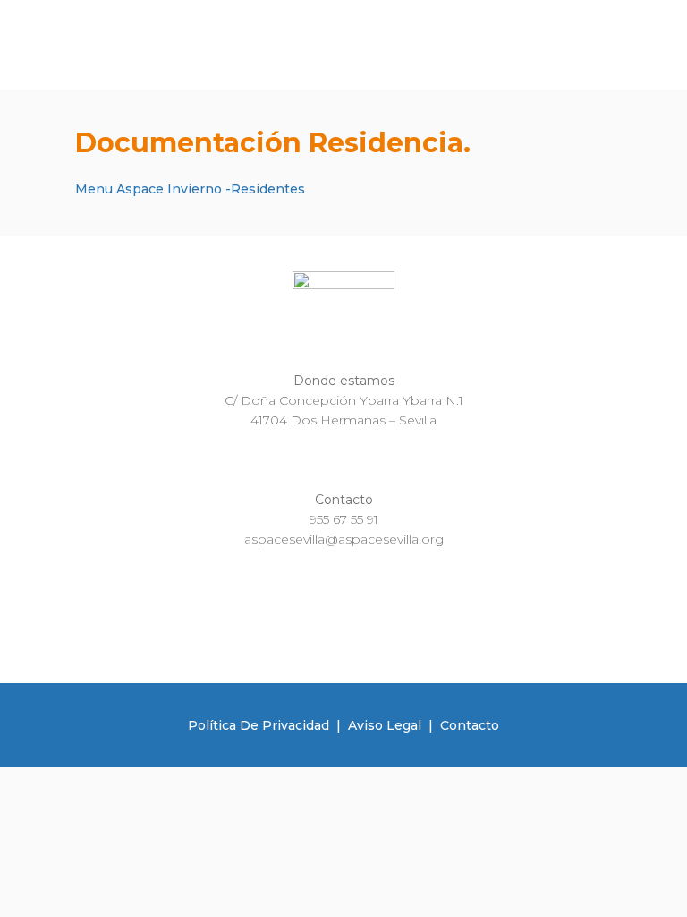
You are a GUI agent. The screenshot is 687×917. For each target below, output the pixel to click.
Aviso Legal (384, 725)
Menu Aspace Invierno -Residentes (190, 189)
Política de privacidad (258, 725)
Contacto (469, 725)
